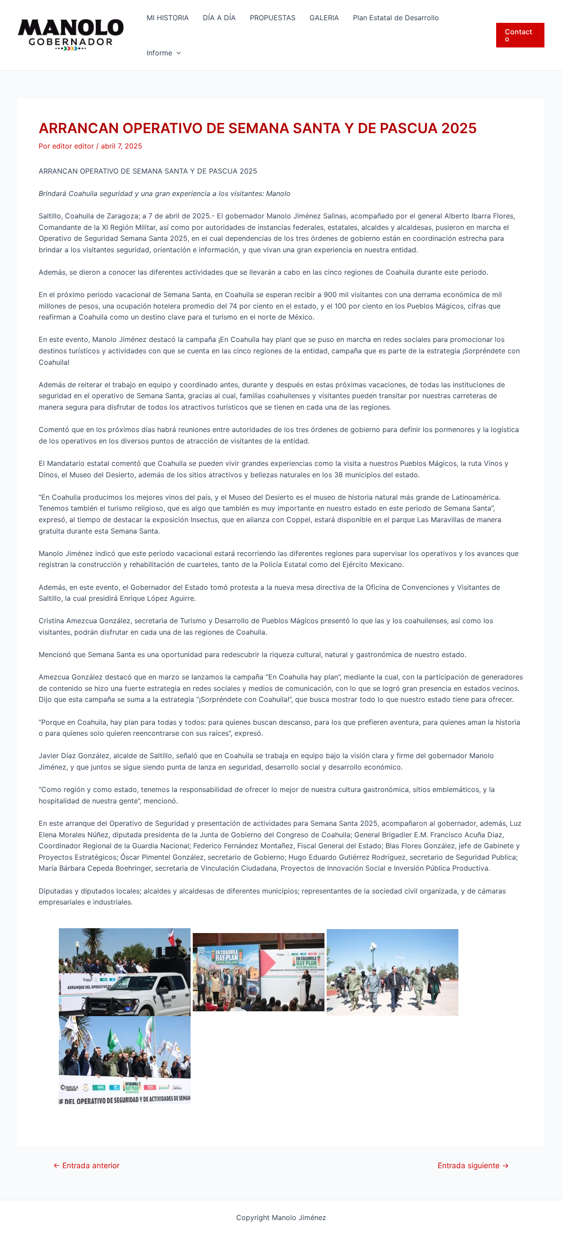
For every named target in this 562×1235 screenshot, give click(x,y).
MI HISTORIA (168, 17)
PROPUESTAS (272, 17)
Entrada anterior (86, 1165)
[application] (176, 52)
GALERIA (324, 17)
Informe (159, 52)
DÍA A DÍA (219, 17)
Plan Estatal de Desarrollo (396, 17)
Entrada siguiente (473, 1165)
